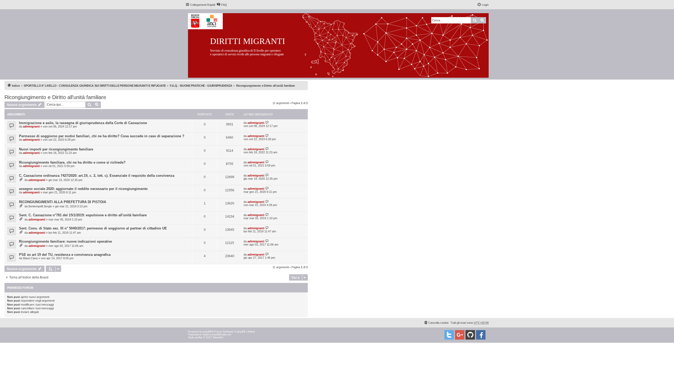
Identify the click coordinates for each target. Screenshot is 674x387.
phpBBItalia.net (221, 334)
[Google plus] (459, 335)
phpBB (207, 331)
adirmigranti (31, 126)
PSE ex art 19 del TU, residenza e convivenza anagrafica (65, 255)
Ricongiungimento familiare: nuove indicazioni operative (65, 241)
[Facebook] (480, 335)
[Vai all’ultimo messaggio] (267, 122)
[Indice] (342, 44)
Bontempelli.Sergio (40, 206)
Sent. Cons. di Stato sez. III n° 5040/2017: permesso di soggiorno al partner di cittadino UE (93, 228)
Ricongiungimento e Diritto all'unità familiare (55, 97)
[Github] (470, 335)
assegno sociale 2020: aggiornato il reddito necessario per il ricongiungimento (83, 189)
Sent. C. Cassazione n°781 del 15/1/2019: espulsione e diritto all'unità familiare (83, 215)
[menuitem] (221, 5)
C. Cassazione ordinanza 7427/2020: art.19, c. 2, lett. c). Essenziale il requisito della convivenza (96, 176)
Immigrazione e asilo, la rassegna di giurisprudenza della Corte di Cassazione (83, 123)
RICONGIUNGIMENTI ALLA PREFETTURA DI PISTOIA (62, 202)
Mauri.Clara (30, 258)
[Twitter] (449, 335)
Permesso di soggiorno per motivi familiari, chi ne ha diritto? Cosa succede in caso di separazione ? (101, 136)
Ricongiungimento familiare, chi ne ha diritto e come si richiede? (72, 162)
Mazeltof (218, 337)
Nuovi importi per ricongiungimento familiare (56, 149)
